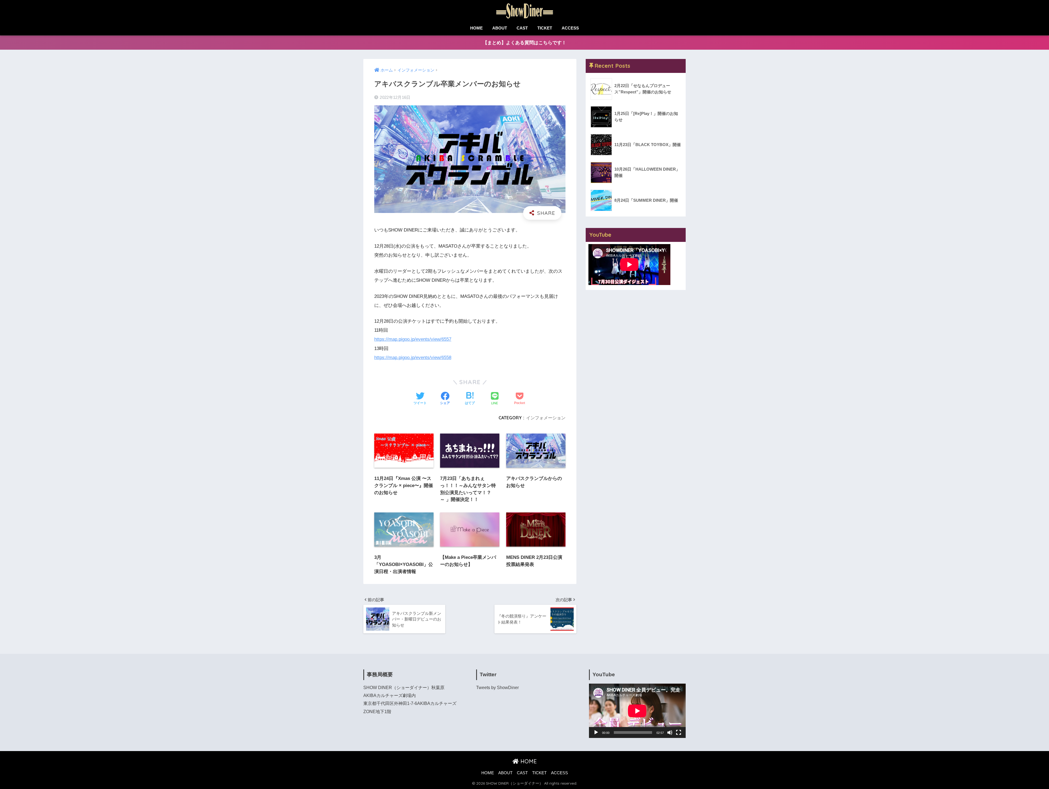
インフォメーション (545, 417)
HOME (476, 28)
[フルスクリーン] (678, 732)
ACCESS (570, 28)
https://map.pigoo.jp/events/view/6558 (412, 357)
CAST (522, 28)
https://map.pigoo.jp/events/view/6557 (412, 339)
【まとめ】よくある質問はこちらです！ (524, 42)
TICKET (544, 28)
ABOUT (499, 28)
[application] (637, 711)
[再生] (596, 732)
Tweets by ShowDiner (497, 687)
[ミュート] (670, 732)
